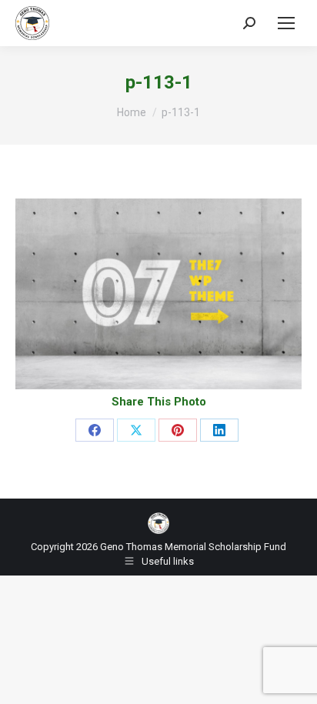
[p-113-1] (158, 294)
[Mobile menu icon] (286, 23)
